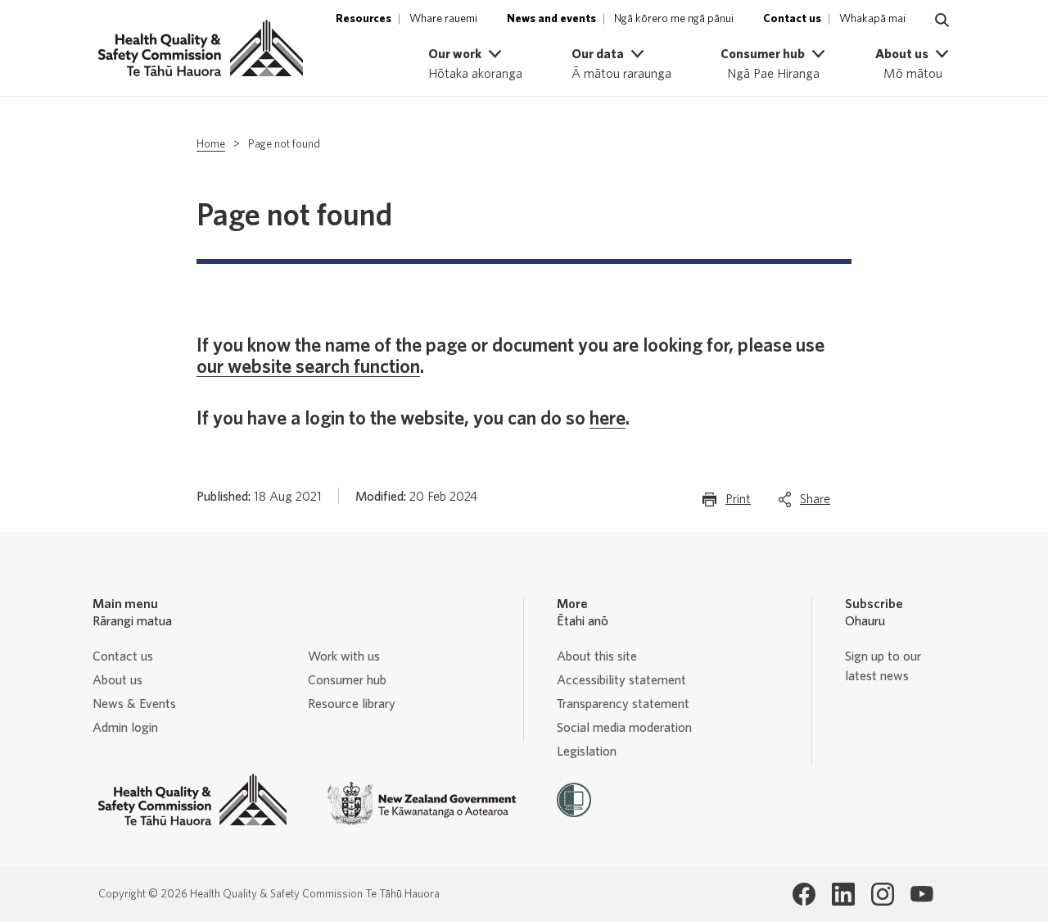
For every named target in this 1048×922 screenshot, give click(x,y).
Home (210, 144)
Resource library (351, 704)
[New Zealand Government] (422, 803)
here (608, 419)
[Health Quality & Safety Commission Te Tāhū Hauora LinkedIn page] (843, 894)
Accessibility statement (621, 680)
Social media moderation (624, 727)
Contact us (123, 656)
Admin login (125, 727)
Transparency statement (623, 704)
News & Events (134, 704)
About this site (597, 656)
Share (815, 504)
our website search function (308, 367)
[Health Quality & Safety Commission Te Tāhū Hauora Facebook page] (804, 894)
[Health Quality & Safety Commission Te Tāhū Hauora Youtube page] (921, 894)
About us (117, 680)
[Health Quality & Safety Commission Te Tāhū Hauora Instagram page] (882, 894)
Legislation (587, 751)
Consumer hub (347, 680)
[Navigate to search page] (942, 20)
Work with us (344, 656)
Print (738, 504)
